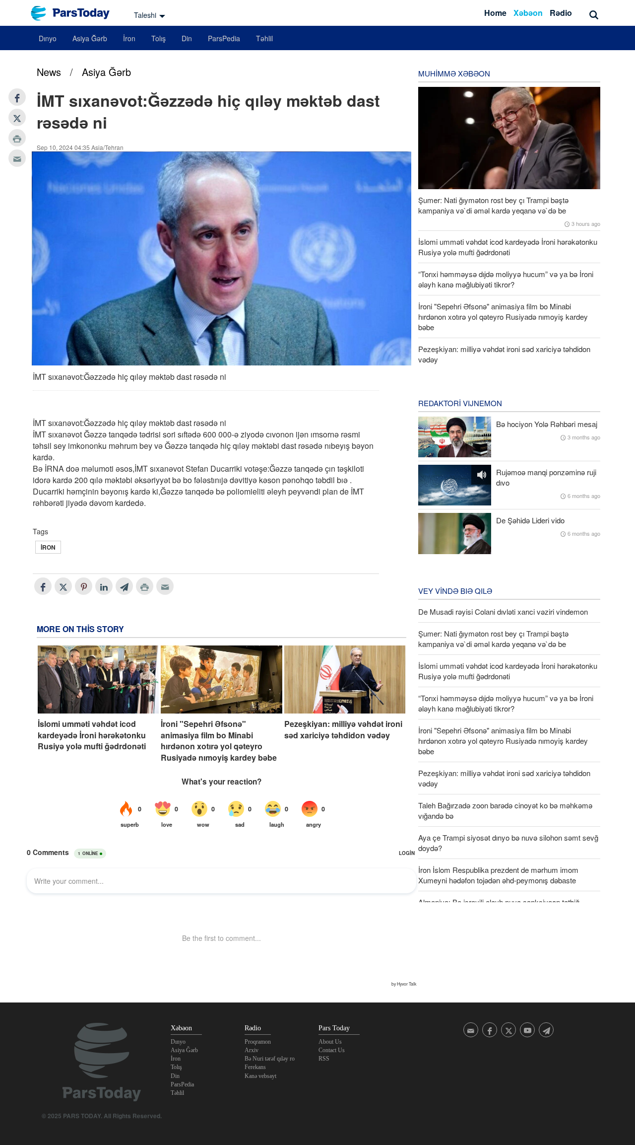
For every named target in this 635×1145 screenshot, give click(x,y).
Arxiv (251, 1050)
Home (495, 12)
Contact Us (331, 1050)
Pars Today (75, 13)
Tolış (158, 38)
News (49, 72)
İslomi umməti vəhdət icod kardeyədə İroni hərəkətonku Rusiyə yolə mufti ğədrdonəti (92, 735)
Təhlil (264, 38)
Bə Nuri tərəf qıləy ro (270, 1058)
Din (187, 38)
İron (129, 38)
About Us (330, 1041)
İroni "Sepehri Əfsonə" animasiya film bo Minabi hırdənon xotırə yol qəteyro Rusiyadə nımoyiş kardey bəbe (219, 740)
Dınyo (48, 38)
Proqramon (258, 1041)
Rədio (561, 12)
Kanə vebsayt (260, 1076)
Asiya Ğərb (89, 38)
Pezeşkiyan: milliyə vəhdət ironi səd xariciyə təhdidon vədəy (343, 729)
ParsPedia (224, 38)
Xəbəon (528, 12)
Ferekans (255, 1067)
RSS (323, 1058)
